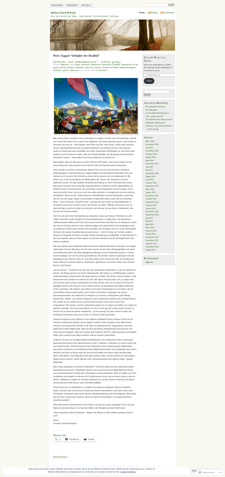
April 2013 (150, 224)
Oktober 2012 (151, 244)
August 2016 (151, 176)
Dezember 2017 (152, 164)
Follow (149, 81)
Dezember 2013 (152, 212)
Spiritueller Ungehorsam (155, 123)
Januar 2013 (151, 234)
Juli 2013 (149, 218)
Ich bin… (86, 5)
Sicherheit (57, 70)
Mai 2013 (149, 221)
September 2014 (152, 202)
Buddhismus (96, 65)
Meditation (80, 67)
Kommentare (168, 12)
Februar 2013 (151, 231)
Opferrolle (89, 67)
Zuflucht (65, 70)
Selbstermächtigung (127, 67)
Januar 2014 (151, 208)
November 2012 (152, 240)
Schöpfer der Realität (110, 67)
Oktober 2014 (151, 199)
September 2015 (152, 186)
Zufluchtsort (74, 70)
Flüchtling (116, 65)
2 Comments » (102, 70)
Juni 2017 (149, 167)
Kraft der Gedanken (67, 67)
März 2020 (150, 141)
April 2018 (150, 160)
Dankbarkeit (106, 65)
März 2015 (150, 189)
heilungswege (63, 12)
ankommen (85, 65)
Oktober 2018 (151, 154)
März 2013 (150, 227)
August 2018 (151, 157)
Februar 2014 (151, 205)
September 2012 (152, 247)
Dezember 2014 (152, 196)
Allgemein (65, 65)
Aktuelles (72, 5)
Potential (97, 67)
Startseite (57, 5)
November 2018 (152, 151)
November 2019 (152, 144)
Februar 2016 (151, 183)
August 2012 (151, 250)
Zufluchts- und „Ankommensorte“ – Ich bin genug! (87, 62)
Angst (77, 65)
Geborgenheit (126, 65)
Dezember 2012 (152, 237)
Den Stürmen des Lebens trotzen (159, 119)
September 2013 (152, 215)
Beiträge (154, 12)
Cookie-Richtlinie (128, 472)
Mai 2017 (149, 170)
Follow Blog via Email (154, 58)
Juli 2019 (149, 148)
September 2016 (152, 173)
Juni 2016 (149, 180)
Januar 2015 (151, 192)
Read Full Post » (60, 457)
